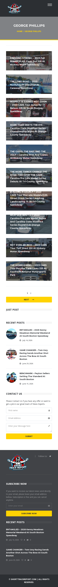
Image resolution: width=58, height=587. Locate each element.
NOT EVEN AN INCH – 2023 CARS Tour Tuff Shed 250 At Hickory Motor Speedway (28, 248)
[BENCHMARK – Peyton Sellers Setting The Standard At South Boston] (11, 377)
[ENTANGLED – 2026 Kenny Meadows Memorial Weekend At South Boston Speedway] (11, 333)
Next (27, 299)
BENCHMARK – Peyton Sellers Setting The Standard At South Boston (35, 376)
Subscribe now (29, 513)
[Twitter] (50, 456)
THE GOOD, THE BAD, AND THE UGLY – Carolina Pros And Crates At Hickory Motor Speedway (28, 154)
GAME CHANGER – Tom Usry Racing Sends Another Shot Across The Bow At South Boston (27, 552)
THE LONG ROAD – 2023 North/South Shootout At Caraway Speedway (24, 84)
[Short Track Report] (14, 8)
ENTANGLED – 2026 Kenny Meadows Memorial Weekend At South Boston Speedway (35, 333)
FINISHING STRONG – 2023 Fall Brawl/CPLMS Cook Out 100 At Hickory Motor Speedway (27, 61)
